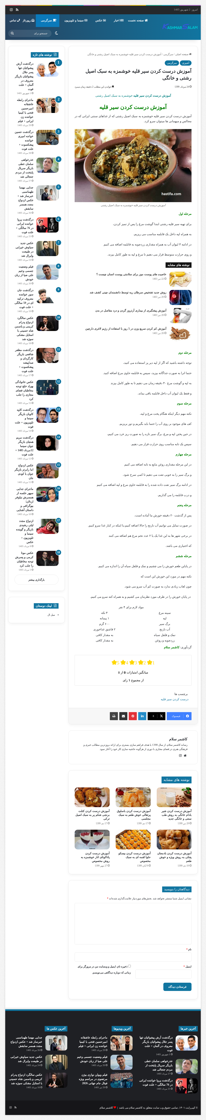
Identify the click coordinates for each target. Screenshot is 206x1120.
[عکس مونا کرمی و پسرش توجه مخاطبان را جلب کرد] (47, 558)
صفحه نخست (136, 20)
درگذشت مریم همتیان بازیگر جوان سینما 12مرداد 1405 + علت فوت (24, 446)
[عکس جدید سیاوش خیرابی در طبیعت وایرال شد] (47, 248)
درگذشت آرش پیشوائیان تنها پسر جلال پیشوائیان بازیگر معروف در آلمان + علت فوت (24, 76)
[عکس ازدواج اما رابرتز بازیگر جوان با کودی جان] (47, 470)
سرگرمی (47, 20)
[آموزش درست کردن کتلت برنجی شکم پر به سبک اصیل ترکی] (92, 797)
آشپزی (185, 62)
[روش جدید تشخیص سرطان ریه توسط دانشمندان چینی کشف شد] (180, 297)
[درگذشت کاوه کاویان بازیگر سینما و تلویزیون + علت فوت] (47, 415)
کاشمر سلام (178, 739)
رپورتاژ (27, 20)
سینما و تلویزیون (74, 20)
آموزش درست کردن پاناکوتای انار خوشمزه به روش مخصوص (95, 857)
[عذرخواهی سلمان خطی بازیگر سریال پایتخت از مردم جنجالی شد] (47, 165)
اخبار (117, 20)
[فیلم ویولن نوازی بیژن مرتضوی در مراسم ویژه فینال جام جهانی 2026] (121, 1080)
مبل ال (51, 614)
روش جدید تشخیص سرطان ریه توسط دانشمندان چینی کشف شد (128, 292)
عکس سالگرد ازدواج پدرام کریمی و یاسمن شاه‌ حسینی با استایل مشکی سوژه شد (25, 1079)
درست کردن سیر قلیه (174, 699)
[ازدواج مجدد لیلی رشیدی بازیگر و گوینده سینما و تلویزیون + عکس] (47, 526)
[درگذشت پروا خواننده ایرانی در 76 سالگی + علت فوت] (47, 225)
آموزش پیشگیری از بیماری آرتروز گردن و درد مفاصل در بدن (130, 310)
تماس (13, 20)
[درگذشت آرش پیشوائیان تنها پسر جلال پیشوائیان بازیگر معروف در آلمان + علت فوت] (47, 69)
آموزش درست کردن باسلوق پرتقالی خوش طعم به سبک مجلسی (134, 815)
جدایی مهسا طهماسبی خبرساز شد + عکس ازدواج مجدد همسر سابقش (26, 1042)
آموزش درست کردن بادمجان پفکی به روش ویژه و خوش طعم (174, 857)
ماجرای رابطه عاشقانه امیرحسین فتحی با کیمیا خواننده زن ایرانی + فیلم (92, 1042)
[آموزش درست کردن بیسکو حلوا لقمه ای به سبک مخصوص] (133, 839)
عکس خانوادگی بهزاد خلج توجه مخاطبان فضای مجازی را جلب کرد (24, 390)
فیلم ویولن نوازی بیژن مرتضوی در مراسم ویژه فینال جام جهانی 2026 (93, 1079)
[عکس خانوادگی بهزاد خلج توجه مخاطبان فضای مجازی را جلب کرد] (47, 387)
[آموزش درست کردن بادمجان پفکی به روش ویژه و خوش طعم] (174, 839)
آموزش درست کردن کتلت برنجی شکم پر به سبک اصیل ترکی (92, 815)
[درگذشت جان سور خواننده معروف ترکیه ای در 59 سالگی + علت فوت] (47, 295)
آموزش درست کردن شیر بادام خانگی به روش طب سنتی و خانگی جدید (177, 815)
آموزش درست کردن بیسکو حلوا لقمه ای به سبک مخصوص (134, 857)
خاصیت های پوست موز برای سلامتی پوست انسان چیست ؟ (131, 274)
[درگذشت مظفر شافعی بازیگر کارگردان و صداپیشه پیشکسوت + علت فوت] (47, 355)
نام (189, 949)
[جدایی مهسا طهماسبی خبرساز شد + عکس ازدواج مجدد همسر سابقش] (47, 193)
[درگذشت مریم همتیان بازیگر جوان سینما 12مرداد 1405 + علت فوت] (47, 443)
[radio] (115, 662)
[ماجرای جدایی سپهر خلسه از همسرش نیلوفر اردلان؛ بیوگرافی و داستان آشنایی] (47, 494)
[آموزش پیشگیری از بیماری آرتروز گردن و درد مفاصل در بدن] (180, 315)
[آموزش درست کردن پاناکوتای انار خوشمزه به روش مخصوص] (92, 839)
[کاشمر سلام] (180, 27)
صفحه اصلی (182, 54)
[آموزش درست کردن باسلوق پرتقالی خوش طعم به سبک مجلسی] (133, 797)
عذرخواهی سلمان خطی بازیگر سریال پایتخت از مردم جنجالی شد (24, 168)
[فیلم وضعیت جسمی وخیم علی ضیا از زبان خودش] (47, 272)
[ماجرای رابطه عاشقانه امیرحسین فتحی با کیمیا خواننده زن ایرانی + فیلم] (47, 105)
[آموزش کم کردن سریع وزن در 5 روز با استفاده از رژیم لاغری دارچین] (180, 333)
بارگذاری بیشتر (36, 579)
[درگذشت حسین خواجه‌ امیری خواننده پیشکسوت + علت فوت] (47, 137)
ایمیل (187, 966)
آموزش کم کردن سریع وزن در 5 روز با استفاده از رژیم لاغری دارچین (125, 328)
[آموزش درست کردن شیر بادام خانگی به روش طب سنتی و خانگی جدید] (174, 797)
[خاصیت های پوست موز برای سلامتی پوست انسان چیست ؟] (180, 279)
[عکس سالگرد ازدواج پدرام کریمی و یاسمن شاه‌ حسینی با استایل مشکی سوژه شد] (47, 323)
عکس (99, 20)
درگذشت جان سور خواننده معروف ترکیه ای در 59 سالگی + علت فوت (23, 299)
